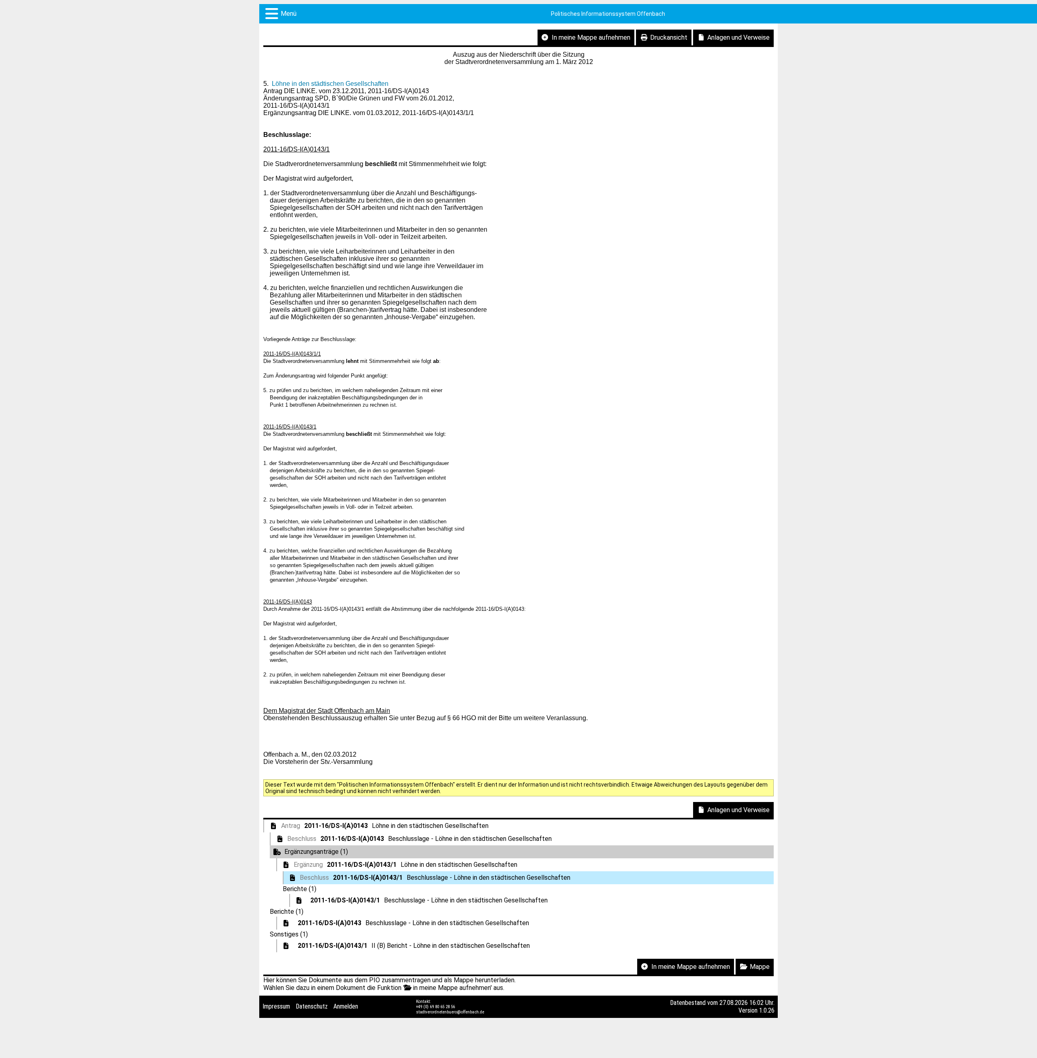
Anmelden (345, 1006)
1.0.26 (767, 1010)
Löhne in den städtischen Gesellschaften (330, 83)
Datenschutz (312, 1006)
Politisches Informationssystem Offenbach (608, 14)
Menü (289, 13)
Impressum (276, 1006)
